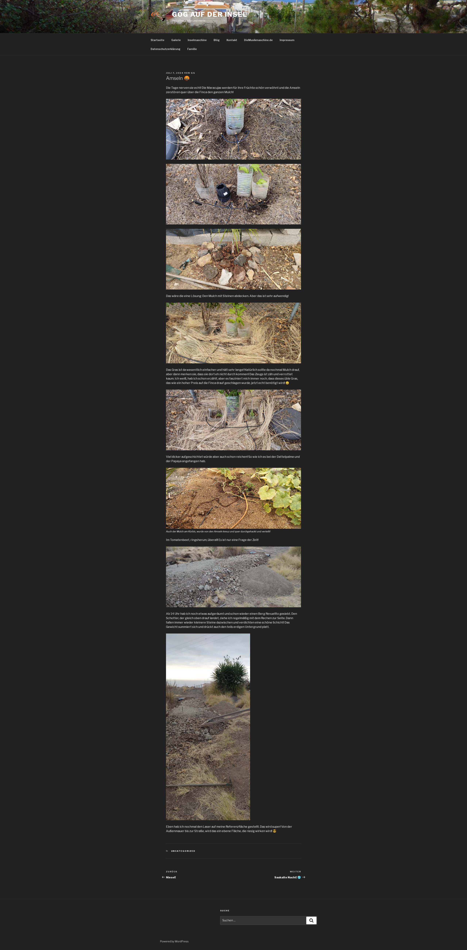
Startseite (157, 40)
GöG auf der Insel (210, 14)
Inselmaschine (197, 40)
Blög (217, 40)
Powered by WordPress (174, 941)
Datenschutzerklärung (165, 48)
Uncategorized (183, 851)
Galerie (176, 40)
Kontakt (232, 40)
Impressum (287, 40)
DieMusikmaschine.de (258, 40)
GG (193, 73)
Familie (192, 48)
